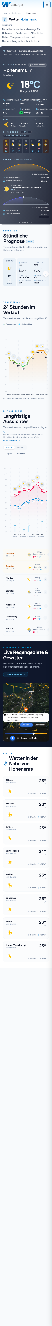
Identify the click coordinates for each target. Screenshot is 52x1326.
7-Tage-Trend (11, 132)
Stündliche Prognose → (16, 136)
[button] (9, 272)
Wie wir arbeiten (10, 440)
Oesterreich (16, 13)
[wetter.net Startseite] (12, 4)
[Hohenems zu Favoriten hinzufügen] (31, 70)
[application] (26, 363)
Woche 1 (9, 447)
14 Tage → (26, 132)
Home (4, 13)
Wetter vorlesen (38, 65)
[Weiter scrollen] (46, 274)
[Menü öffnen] (47, 5)
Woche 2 (20, 447)
